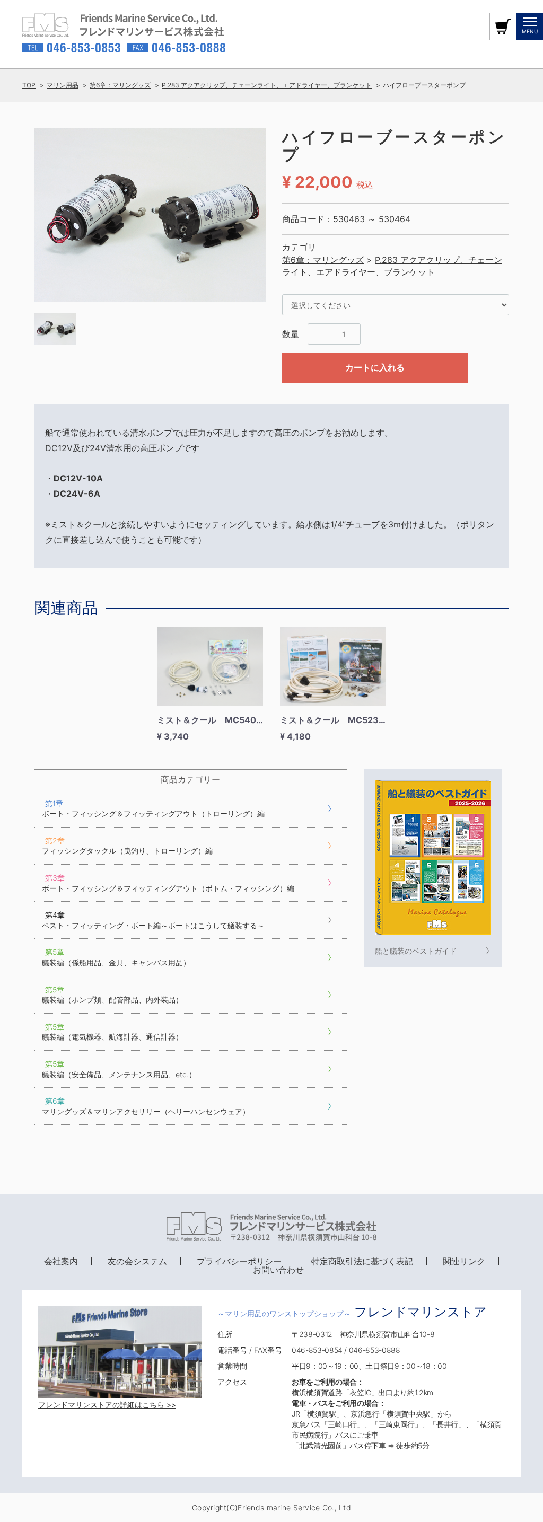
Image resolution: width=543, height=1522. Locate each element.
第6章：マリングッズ (120, 85)
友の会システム (137, 1261)
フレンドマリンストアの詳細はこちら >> (107, 1404)
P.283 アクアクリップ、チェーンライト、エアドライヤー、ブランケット (267, 85)
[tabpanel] (150, 215)
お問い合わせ (278, 1269)
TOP (29, 85)
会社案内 (61, 1261)
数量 (290, 334)
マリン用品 (62, 85)
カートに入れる (375, 367)
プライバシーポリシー (239, 1261)
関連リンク (464, 1261)
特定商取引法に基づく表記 (362, 1261)
